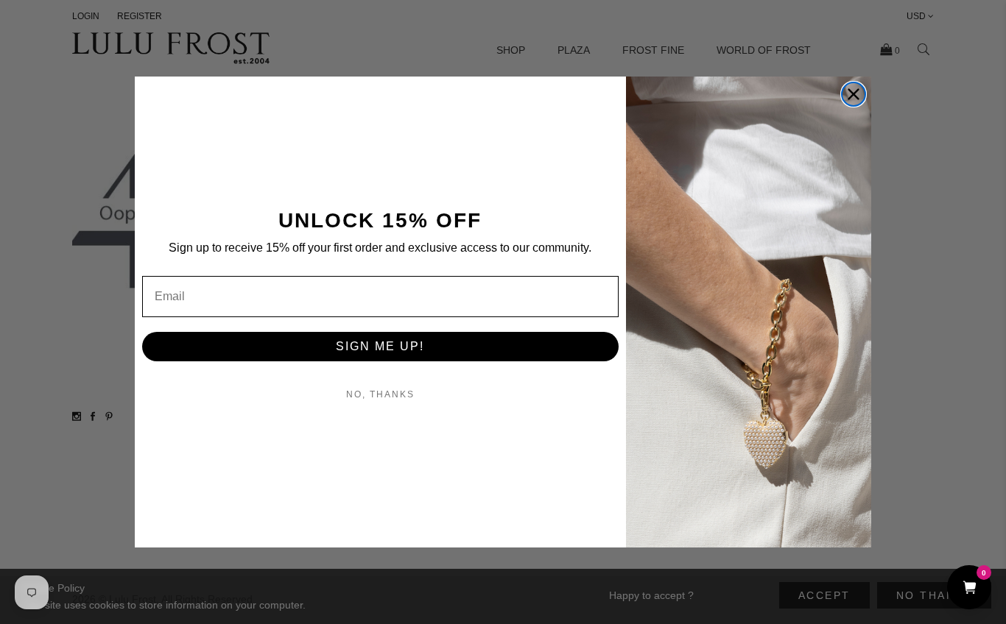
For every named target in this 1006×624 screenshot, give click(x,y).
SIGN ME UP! (380, 346)
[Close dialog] (853, 94)
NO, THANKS (380, 394)
